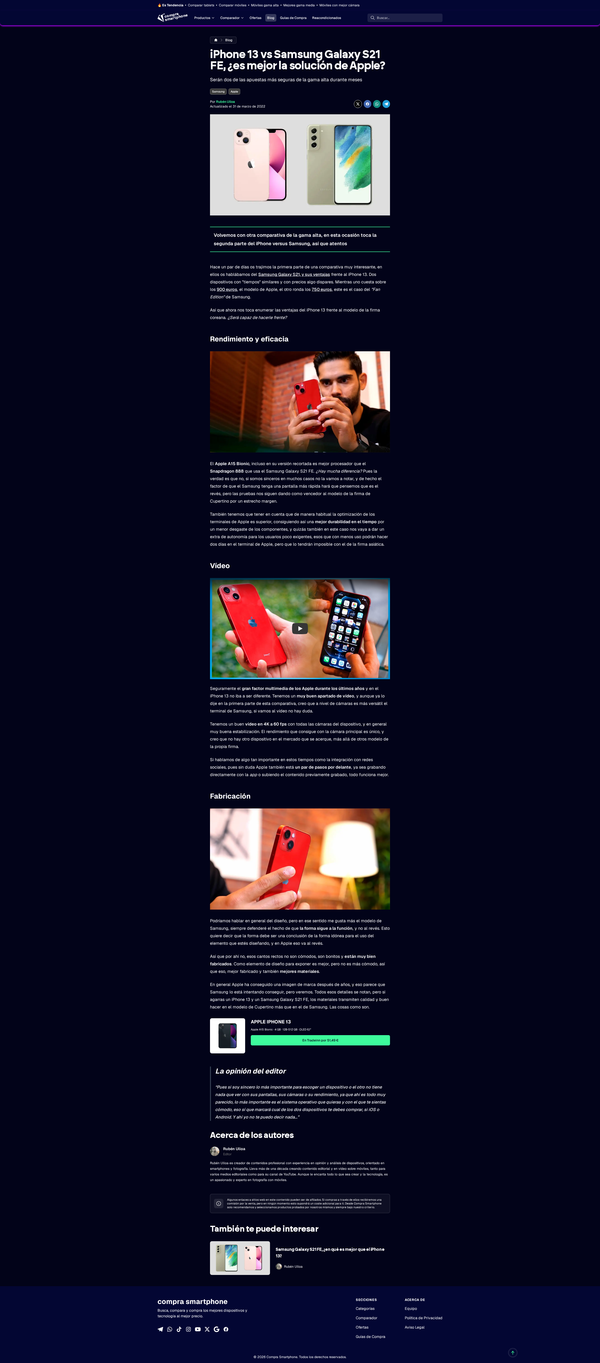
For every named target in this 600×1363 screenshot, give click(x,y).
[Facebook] (226, 1329)
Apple (234, 91)
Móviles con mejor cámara (339, 5)
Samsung (218, 91)
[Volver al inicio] (513, 1352)
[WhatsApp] (169, 1329)
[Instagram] (188, 1329)
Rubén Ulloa (225, 102)
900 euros (227, 289)
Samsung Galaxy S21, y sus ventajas (294, 274)
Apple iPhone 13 (271, 1022)
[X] (207, 1329)
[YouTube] (198, 1329)
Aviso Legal (414, 1327)
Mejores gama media (299, 5)
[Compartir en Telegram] (386, 104)
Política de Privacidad (423, 1317)
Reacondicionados (326, 18)
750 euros (322, 289)
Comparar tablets (201, 5)
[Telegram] (160, 1329)
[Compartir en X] (358, 104)
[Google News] (216, 1329)
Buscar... (383, 18)
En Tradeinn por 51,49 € (320, 1040)
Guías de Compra (293, 18)
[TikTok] (179, 1329)
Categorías (365, 1308)
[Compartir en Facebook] (367, 104)
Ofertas (256, 18)
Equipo (411, 1308)
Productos (202, 18)
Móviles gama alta (265, 5)
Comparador (230, 18)
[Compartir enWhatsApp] (377, 104)
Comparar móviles (232, 5)
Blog (270, 18)
